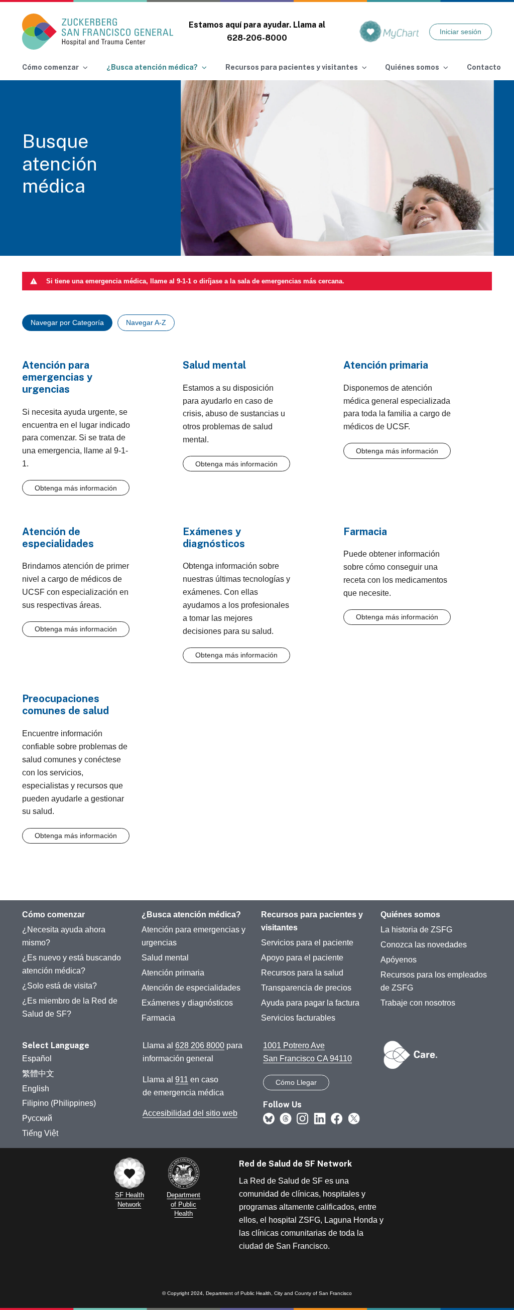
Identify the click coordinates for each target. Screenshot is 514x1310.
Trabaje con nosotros (417, 1003)
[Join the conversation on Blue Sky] (269, 1117)
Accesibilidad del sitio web (190, 1113)
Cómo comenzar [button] (50, 67)
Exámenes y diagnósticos (187, 1003)
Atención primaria (173, 972)
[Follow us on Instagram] (303, 1117)
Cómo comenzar (53, 914)
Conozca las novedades (423, 944)
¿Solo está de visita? (59, 985)
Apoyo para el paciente (302, 957)
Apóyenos (398, 959)
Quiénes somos (410, 914)
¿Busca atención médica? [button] (152, 67)
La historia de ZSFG (416, 929)
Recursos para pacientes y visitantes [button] (291, 67)
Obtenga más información (76, 488)
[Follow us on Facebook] (337, 1117)
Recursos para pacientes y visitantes (312, 921)
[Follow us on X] (354, 1117)
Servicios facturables (298, 1018)
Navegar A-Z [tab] (146, 322)
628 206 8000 (199, 1045)
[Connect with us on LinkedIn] (320, 1117)
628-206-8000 (257, 38)
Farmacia (158, 1018)
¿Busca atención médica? (191, 914)
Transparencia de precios (306, 988)
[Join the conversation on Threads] (286, 1117)
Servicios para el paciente (307, 942)
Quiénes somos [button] (412, 67)
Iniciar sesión (460, 32)
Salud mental (165, 957)
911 (181, 1079)
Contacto (484, 67)
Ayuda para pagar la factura (310, 1003)
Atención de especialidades (191, 988)
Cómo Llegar (296, 1082)
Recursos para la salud (302, 972)
